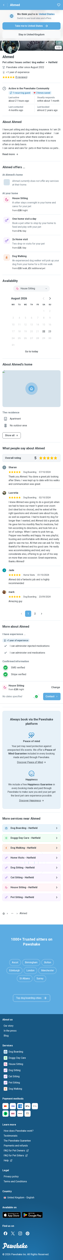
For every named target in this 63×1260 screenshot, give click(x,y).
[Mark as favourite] (58, 5)
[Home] (3, 913)
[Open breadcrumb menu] (12, 913)
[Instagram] (20, 1233)
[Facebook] (5, 1233)
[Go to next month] (50, 298)
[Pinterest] (27, 1233)
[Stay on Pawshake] (36, 696)
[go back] (4, 5)
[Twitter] (13, 1233)
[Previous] (21, 614)
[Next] (42, 614)
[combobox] (31, 288)
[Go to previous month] (44, 298)
